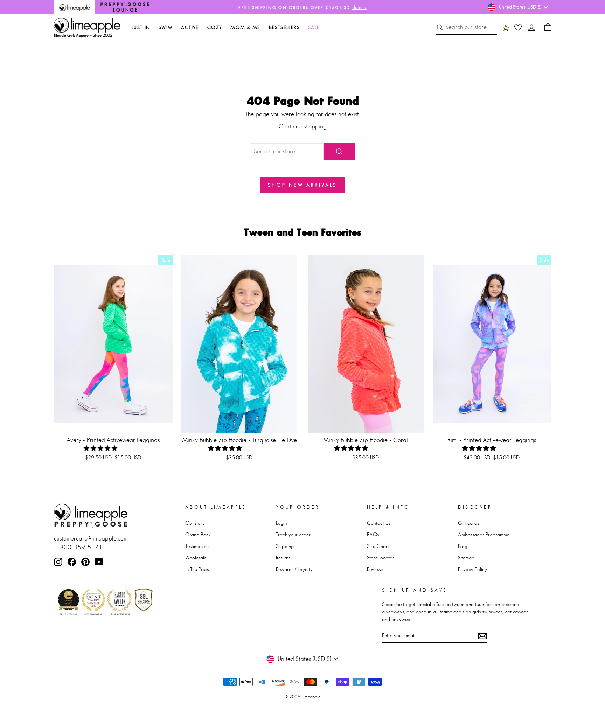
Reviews (375, 569)
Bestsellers (284, 27)
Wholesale (196, 558)
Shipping (285, 546)
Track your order (293, 534)
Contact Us (378, 523)
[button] (101, 448)
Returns (283, 558)
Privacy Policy (472, 569)
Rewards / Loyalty (294, 569)
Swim (166, 27)
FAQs (373, 534)
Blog (462, 546)
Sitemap (466, 558)
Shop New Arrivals (302, 185)
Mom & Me (245, 27)
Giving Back (198, 534)
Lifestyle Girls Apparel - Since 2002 (83, 35)
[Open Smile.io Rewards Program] (506, 27)
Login (281, 523)
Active (190, 27)
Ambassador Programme (483, 534)
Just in (141, 27)
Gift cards (468, 523)
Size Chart (378, 546)
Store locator (380, 558)
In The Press (197, 569)
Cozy (214, 27)
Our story (195, 523)
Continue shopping (303, 126)
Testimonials (197, 546)
